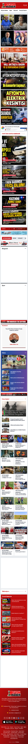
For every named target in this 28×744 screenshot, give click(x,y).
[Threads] (16, 718)
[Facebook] (5, 718)
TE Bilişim (17, 742)
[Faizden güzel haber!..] (20, 545)
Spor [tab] (14, 238)
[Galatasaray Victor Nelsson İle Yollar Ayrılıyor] (7, 485)
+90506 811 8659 (15, 710)
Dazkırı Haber (21, 732)
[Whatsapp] (21, 718)
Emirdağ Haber (10, 734)
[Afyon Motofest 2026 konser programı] (14, 80)
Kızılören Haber (21, 735)
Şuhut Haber (21, 736)
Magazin (5, 248)
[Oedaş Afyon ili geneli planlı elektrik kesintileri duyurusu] (14, 98)
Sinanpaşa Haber (14, 736)
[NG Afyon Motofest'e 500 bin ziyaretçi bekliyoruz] (20, 439)
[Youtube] (14, 718)
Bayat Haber (21, 731)
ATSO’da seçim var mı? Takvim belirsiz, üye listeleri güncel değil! (7, 553)
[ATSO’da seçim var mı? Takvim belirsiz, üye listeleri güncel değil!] (7, 545)
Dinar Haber (3, 734)
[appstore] (8, 722)
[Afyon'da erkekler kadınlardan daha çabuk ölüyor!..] (20, 530)
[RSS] (23, 718)
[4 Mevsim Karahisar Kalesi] (5, 425)
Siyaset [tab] (20, 238)
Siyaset (16, 10)
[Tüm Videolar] (25, 352)
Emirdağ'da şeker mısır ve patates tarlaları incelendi (20, 523)
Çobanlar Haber (14, 732)
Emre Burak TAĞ (14, 344)
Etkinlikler (18, 443)
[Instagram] (12, 718)
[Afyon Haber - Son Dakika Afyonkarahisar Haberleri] (9, 5)
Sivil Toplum (7, 728)
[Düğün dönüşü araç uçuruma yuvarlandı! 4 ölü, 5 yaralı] (14, 217)
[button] (2, 62)
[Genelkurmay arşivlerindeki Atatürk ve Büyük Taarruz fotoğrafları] (14, 408)
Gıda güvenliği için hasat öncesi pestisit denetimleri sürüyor (20, 508)
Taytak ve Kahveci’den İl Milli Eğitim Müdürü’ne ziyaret (7, 523)
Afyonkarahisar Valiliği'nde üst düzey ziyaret (7, 538)
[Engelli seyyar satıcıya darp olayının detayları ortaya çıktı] (7, 439)
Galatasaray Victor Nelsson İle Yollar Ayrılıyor (6, 493)
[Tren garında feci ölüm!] (14, 187)
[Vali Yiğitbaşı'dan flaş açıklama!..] (5, 372)
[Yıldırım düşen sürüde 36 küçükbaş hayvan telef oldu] (14, 172)
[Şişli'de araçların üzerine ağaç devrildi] (20, 470)
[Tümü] (25, 591)
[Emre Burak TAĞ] (14, 338)
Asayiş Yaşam (23, 10)
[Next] (19, 718)
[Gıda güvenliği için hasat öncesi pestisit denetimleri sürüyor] (20, 501)
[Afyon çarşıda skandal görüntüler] (14, 116)
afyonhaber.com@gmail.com (15, 712)
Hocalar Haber (23, 734)
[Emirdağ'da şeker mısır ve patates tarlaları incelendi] (20, 515)
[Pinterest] (9, 718)
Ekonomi (17, 550)
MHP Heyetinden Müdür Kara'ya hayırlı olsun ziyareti (7, 508)
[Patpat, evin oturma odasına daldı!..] (5, 383)
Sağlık (21, 727)
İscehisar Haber (13, 735)
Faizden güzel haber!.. (20, 551)
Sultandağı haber (14, 738)
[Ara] (24, 5)
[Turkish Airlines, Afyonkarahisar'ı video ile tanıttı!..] (14, 362)
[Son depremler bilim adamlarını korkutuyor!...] (20, 453)
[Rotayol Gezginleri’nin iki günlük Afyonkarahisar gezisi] (5, 419)
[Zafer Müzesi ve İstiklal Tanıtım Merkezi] (5, 430)
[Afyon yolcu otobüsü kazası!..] (5, 377)
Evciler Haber (16, 734)
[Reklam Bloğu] (14, 49)
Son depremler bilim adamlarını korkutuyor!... (20, 462)
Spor (10, 10)
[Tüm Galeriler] (25, 399)
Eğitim (25, 727)
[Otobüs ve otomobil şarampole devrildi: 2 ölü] (14, 150)
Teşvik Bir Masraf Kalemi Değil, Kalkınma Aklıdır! (14, 329)
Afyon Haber (4, 10)
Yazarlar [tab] (4, 325)
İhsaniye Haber (6, 735)
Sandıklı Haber (7, 736)
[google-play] (20, 722)
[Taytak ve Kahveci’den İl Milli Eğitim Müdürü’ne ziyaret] (7, 515)
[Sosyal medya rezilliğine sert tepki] (7, 470)
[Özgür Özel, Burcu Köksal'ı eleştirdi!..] (5, 388)
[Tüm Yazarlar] (25, 325)
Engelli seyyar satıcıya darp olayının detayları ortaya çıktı (7, 446)
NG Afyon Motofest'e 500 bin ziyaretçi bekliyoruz (20, 446)
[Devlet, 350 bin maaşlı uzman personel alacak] (20, 485)
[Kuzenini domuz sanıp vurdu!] (14, 202)
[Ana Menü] (26, 5)
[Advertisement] (14, 573)
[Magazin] (25, 248)
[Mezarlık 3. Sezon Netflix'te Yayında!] (7, 453)
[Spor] (25, 285)
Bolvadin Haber (6, 732)
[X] (7, 718)
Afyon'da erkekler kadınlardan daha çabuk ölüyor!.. (19, 538)
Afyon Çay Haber (7, 731)
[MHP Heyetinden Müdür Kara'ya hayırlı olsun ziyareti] (7, 501)
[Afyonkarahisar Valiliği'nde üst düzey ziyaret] (7, 530)
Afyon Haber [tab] (7, 238)
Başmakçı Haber (14, 731)
